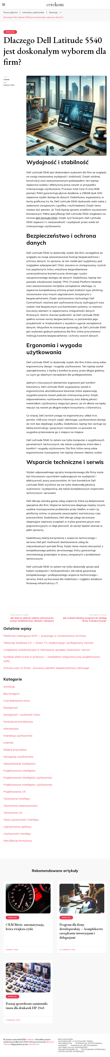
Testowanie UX (12, 812)
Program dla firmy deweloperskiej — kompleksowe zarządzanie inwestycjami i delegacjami (81, 931)
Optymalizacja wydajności (19, 763)
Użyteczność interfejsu (17, 833)
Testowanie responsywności (20, 805)
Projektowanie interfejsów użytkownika (27, 777)
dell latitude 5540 (47, 218)
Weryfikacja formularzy (17, 840)
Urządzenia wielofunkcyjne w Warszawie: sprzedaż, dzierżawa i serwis (46, 649)
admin (6, 80)
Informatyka (10, 728)
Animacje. (10, 32)
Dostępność (10, 707)
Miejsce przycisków (15, 749)
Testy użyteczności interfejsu (21, 819)
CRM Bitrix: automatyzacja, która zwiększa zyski (25, 926)
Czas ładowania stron (16, 700)
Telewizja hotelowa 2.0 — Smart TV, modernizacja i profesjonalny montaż (48, 642)
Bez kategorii (11, 693)
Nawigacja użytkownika (18, 756)
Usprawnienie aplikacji (17, 826)
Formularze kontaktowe (18, 721)
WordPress (34, 1044)
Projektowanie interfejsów (19, 770)
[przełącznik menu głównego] (3, 5)
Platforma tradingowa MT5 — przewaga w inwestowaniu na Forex (44, 635)
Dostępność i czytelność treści (21, 714)
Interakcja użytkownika (17, 735)
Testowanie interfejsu (16, 798)
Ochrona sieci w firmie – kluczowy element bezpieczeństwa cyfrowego (46, 668)
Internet (8, 742)
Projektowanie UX (14, 791)
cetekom (55, 4)
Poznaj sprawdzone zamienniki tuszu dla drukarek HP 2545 (26, 1005)
